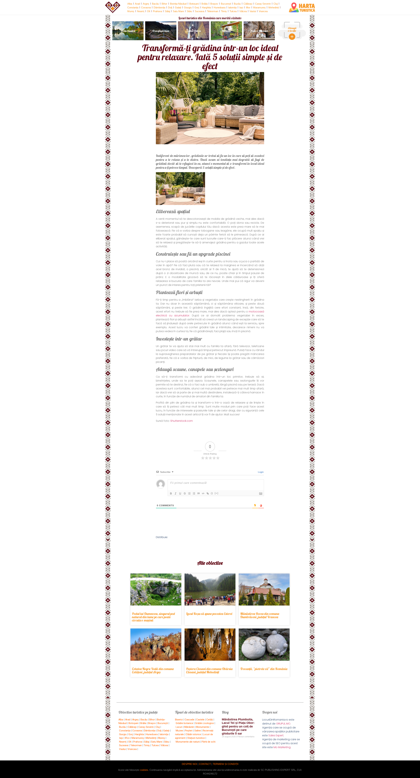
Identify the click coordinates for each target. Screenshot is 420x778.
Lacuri (179, 726)
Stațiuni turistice (196, 737)
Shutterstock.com (181, 421)
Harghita (206, 7)
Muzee (179, 730)
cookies (144, 769)
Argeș (146, 3)
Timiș (224, 11)
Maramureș (259, 7)
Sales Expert (276, 735)
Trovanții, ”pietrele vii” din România (263, 669)
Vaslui (253, 11)
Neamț (140, 11)
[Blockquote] (198, 493)
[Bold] (171, 493)
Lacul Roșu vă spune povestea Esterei (209, 614)
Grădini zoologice (204, 723)
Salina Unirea (193, 30)
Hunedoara (219, 7)
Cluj (275, 3)
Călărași (247, 3)
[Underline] (180, 493)
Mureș (130, 11)
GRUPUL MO (283, 723)
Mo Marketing (282, 747)
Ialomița (232, 7)
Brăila (204, 3)
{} (212, 493)
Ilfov (248, 7)
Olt (148, 11)
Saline (197, 730)
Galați (178, 7)
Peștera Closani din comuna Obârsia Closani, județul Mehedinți (209, 670)
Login (260, 472)
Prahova (157, 11)
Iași (241, 7)
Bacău (155, 3)
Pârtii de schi (208, 741)
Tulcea (233, 11)
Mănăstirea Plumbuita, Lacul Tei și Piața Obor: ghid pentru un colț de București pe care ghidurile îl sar (238, 726)
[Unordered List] (194, 493)
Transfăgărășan (160, 30)
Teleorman (212, 11)
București (226, 3)
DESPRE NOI (189, 764)
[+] (216, 493)
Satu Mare (178, 11)
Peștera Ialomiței (259, 30)
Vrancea (263, 11)
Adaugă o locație (292, 29)
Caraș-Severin (263, 3)
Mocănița (226, 30)
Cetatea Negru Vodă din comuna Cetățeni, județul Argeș (153, 670)
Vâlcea (243, 11)
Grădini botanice (184, 723)
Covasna (146, 7)
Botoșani (194, 3)
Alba (129, 3)
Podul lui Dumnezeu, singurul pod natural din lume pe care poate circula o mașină (153, 617)
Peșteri (188, 730)
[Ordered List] (189, 493)
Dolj (170, 7)
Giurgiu (188, 7)
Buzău (237, 3)
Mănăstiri (189, 726)
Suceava (199, 11)
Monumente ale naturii (188, 741)
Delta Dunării (128, 30)
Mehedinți (273, 7)
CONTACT (205, 764)
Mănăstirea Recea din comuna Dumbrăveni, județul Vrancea (259, 615)
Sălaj (167, 11)
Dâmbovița (159, 7)
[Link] (207, 493)
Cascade (189, 719)
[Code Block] (203, 493)
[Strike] (184, 493)
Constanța (132, 7)
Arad (137, 3)
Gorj (196, 7)
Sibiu (189, 11)
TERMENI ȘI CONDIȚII (225, 764)
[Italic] (175, 493)
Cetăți (209, 719)
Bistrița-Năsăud (178, 3)
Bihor (164, 3)
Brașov (214, 3)
